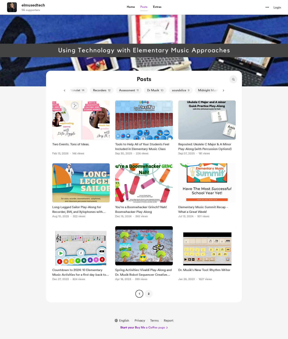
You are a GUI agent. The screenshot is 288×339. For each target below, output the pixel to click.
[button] (131, 7)
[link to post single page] (81, 128)
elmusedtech (33, 5)
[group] (81, 128)
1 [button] (139, 294)
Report (168, 320)
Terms (154, 320)
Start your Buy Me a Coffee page (142, 327)
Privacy (140, 320)
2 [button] (148, 294)
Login (277, 7)
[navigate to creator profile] (12, 7)
